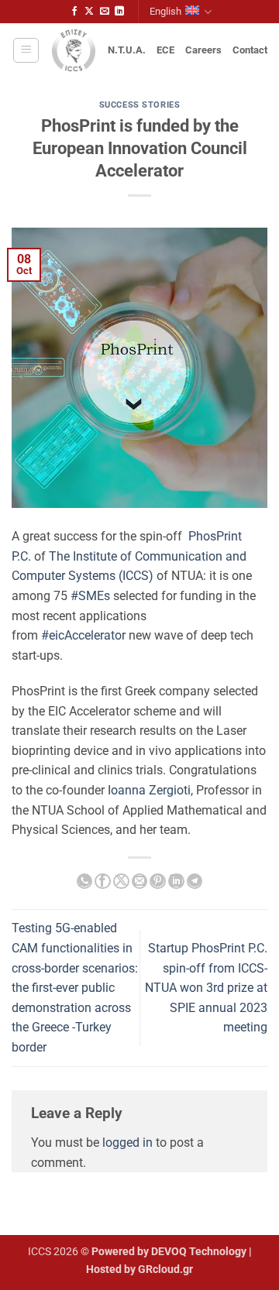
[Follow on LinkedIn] (119, 11)
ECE (165, 50)
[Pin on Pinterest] (157, 881)
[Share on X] (121, 881)
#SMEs (90, 595)
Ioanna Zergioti (149, 790)
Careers (203, 50)
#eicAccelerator (83, 635)
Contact (249, 50)
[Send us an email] (104, 11)
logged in (127, 1142)
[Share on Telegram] (194, 881)
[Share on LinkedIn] (176, 881)
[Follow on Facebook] (74, 11)
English (165, 11)
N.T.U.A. (127, 50)
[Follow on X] (89, 11)
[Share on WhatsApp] (84, 881)
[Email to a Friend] (139, 881)
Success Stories (139, 105)
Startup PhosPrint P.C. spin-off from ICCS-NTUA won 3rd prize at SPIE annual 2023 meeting (206, 987)
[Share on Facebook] (102, 881)
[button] (26, 50)
